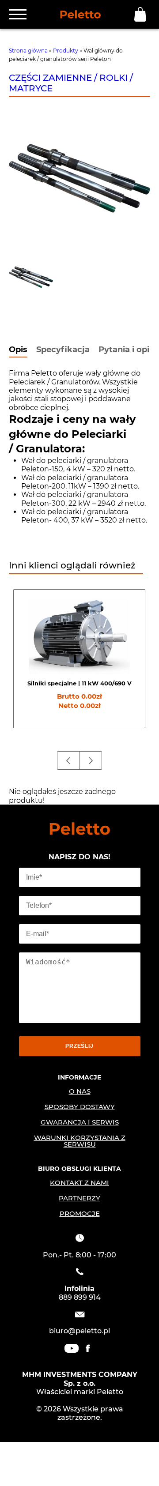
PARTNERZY (79, 1198)
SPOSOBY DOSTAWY (80, 1106)
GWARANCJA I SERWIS (80, 1122)
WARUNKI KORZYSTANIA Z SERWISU (79, 1140)
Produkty (65, 50)
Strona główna (28, 50)
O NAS (80, 1091)
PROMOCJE (80, 1213)
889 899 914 (80, 1297)
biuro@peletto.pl (79, 1331)
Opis (18, 350)
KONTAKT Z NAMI (79, 1182)
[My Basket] (142, 14)
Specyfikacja (63, 350)
